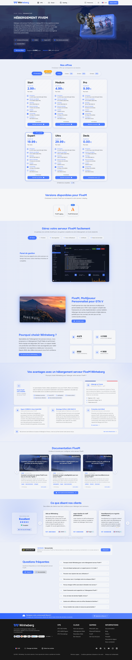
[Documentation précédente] (17, 472)
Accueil (15, 13)
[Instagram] (112, 648)
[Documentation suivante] (115, 472)
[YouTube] (108, 648)
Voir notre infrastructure (109, 431)
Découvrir (105, 550)
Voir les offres (20, 50)
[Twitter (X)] (104, 648)
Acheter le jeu (80, 321)
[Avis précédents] (40, 523)
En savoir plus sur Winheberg (29, 354)
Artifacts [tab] (83, 238)
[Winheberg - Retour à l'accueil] (21, 3)
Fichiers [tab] (43, 238)
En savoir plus (94, 425)
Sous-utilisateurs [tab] (70, 238)
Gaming (20, 13)
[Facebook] (100, 648)
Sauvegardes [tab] (55, 238)
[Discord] (96, 648)
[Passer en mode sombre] (98, 3)
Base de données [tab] (97, 238)
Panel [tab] (33, 238)
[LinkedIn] (116, 648)
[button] (59, 73)
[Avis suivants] (128, 523)
